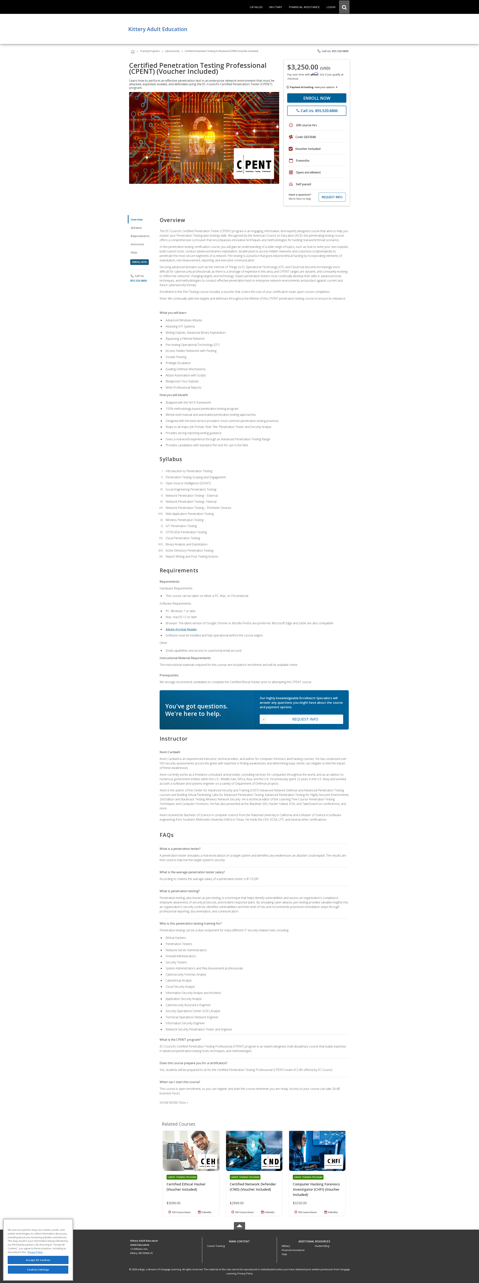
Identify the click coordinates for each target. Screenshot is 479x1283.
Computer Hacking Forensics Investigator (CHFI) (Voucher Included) (316, 1189)
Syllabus (136, 228)
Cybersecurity (172, 51)
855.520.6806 (138, 280)
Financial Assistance (293, 1250)
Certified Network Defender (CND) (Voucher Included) (253, 1187)
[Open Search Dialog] (344, 6)
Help (284, 1254)
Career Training (216, 1246)
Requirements (140, 236)
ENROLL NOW (316, 98)
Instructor (137, 244)
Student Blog (322, 1246)
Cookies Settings (38, 1269)
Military (286, 1246)
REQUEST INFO (332, 197)
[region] (38, 1250)
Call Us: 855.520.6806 (332, 51)
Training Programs (150, 51)
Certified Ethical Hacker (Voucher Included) (186, 1187)
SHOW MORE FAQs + (174, 1103)
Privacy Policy (245, 1273)
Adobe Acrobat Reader (181, 629)
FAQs (134, 252)
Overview (137, 219)
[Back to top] (239, 1240)
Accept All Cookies (38, 1260)
